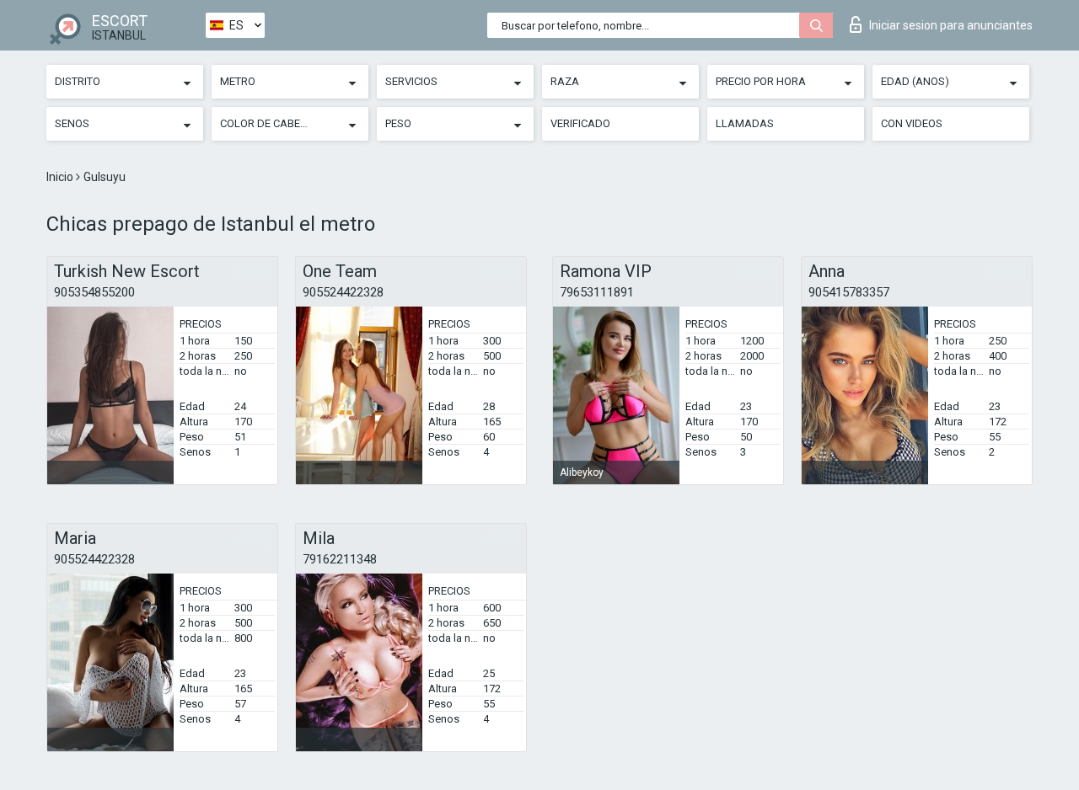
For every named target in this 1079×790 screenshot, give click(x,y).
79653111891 (597, 292)
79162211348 (340, 559)
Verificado (580, 123)
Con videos (911, 123)
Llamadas (745, 123)
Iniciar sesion (951, 25)
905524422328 (343, 292)
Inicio (61, 177)
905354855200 (94, 292)
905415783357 (848, 292)
